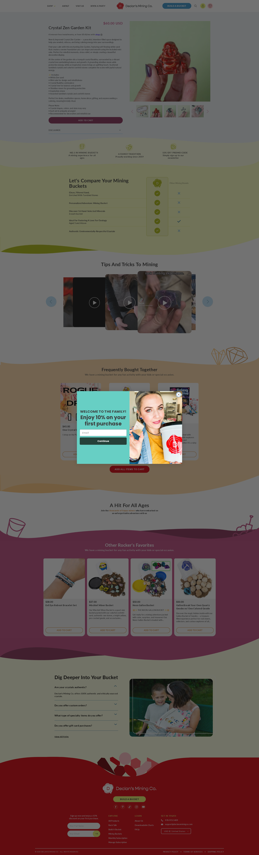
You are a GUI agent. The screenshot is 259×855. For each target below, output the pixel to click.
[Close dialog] (178, 394)
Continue (103, 441)
